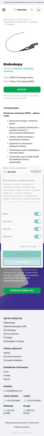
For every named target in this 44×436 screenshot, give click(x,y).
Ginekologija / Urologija (14, 341)
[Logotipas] (20, 9)
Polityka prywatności (22, 427)
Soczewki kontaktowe (13, 360)
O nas (6, 372)
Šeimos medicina (11, 334)
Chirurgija (8, 337)
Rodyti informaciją (28, 246)
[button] (3, 10)
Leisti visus (22, 254)
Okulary (7, 353)
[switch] (37, 221)
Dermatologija (10, 330)
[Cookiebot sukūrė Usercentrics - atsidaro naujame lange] (31, 171)
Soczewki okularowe (13, 356)
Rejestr (7, 379)
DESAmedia (27, 433)
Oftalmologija (9, 323)
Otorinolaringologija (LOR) (15, 326)
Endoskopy (18, 68)
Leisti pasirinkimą (22, 262)
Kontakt (7, 376)
